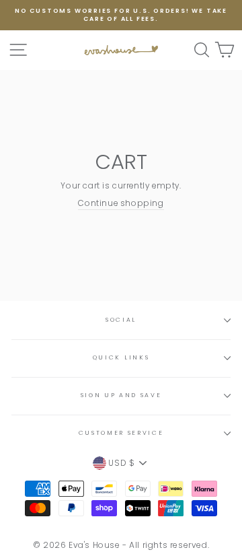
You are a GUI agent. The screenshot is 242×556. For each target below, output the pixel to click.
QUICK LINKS (121, 357)
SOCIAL (121, 320)
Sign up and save (121, 395)
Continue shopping (120, 203)
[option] (121, 15)
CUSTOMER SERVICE (121, 433)
